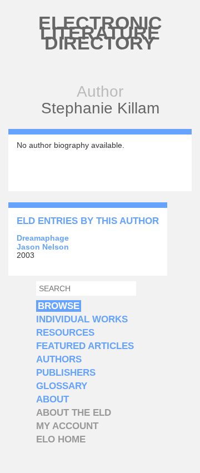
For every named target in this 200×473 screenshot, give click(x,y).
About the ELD (73, 412)
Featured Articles (85, 346)
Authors (59, 359)
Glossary (61, 386)
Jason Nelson (43, 246)
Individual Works (82, 319)
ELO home (61, 439)
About (52, 399)
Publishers (66, 372)
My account (67, 426)
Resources (65, 332)
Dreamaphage (43, 237)
